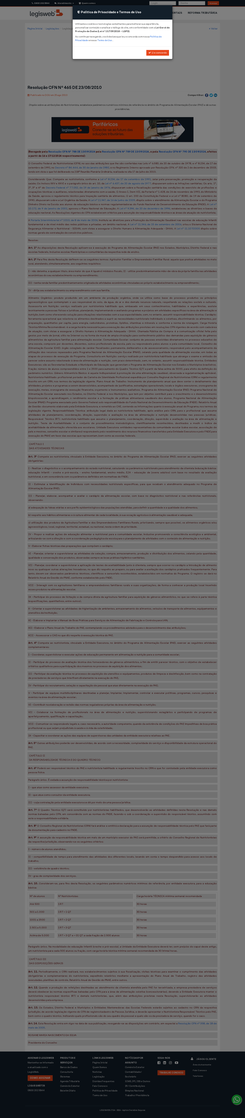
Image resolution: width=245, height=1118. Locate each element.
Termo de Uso (104, 40)
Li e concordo (159, 52)
